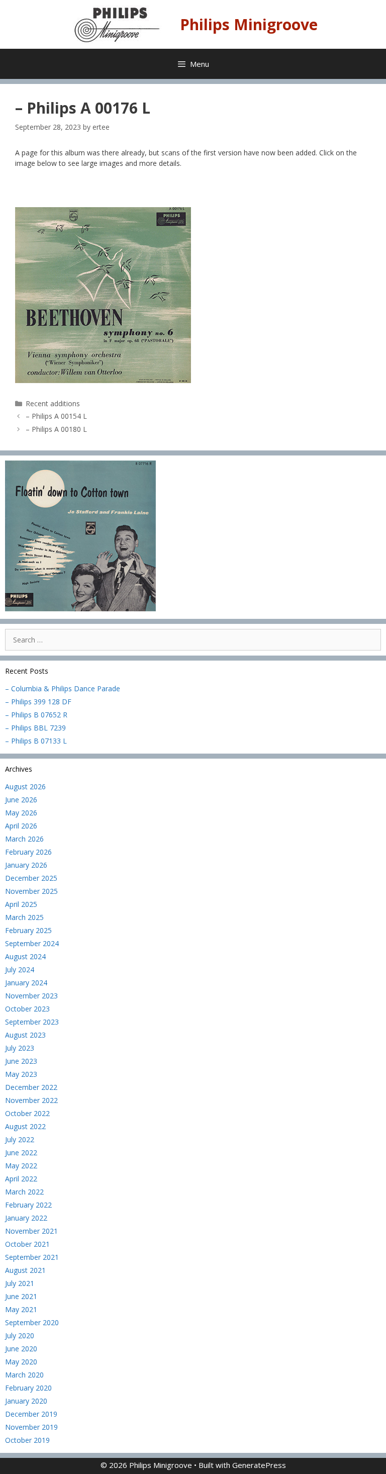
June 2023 (21, 1061)
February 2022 (28, 1205)
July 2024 (19, 969)
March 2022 (24, 1191)
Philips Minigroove (249, 24)
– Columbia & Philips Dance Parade (62, 688)
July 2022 (19, 1139)
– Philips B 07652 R (36, 714)
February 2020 (28, 1388)
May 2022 (21, 1165)
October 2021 (27, 1244)
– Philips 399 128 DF (38, 701)
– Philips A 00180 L (56, 429)
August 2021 (25, 1270)
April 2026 (21, 826)
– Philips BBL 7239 (35, 727)
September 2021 (32, 1257)
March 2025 (24, 917)
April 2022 (21, 1178)
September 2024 (32, 943)
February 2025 (28, 930)
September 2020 (32, 1322)
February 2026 (28, 852)
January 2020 (26, 1401)
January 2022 (26, 1218)
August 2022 (25, 1126)
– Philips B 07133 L (36, 741)
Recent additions (53, 403)
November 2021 (31, 1231)
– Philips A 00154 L (56, 416)
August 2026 (25, 786)
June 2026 (21, 799)
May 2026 (21, 812)
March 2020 (24, 1374)
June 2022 (21, 1152)
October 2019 (27, 1440)
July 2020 (19, 1335)
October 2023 (27, 1009)
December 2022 (31, 1087)
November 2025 (31, 891)
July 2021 (19, 1283)
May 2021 (21, 1309)
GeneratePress (259, 1465)
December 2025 (31, 878)
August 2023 (25, 1035)
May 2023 (21, 1074)
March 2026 (24, 839)
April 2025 (21, 904)
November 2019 (31, 1427)
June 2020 (21, 1348)
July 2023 (19, 1048)
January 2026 (26, 865)
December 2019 (31, 1414)
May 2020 (21, 1361)
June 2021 (21, 1296)
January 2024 (26, 982)
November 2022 (31, 1100)
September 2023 (32, 1022)
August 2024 (25, 956)
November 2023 (31, 995)
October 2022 (27, 1113)
